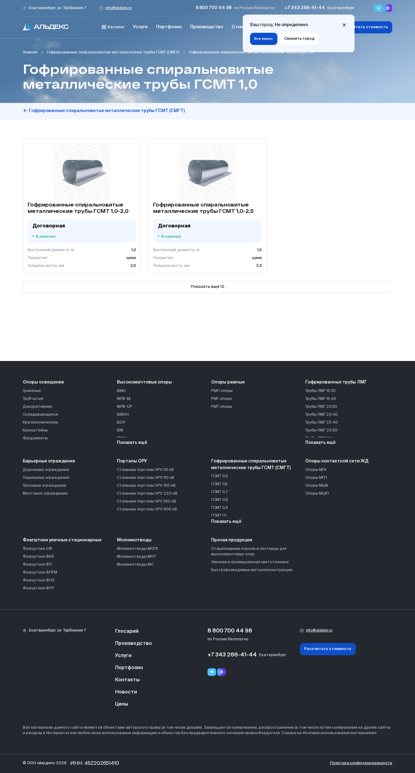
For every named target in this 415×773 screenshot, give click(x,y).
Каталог (116, 27)
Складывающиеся (40, 415)
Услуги (140, 27)
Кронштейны (35, 430)
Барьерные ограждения (49, 461)
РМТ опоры (221, 407)
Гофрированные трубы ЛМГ (336, 382)
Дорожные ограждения (46, 470)
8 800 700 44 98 (214, 8)
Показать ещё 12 (207, 287)
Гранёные (32, 391)
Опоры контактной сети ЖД (337, 461)
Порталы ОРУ (132, 461)
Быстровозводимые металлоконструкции (252, 570)
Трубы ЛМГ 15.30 (320, 391)
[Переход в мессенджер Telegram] (378, 8)
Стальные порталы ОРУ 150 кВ (146, 486)
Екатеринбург (341, 8)
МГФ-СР (124, 407)
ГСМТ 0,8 (219, 500)
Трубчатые (33, 399)
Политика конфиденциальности (361, 763)
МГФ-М (123, 399)
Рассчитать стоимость (364, 27)
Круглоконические (40, 422)
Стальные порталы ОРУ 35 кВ (145, 470)
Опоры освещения (43, 382)
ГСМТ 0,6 (219, 484)
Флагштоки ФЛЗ (38, 580)
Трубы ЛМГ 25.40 (321, 422)
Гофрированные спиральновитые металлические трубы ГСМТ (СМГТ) (113, 52)
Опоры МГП (316, 478)
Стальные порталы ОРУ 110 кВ (145, 478)
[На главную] (46, 27)
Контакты (127, 680)
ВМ (120, 430)
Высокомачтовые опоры (144, 382)
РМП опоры (222, 391)
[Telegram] (212, 672)
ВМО (121, 391)
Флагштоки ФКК (38, 557)
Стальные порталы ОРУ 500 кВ (147, 509)
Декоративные (37, 407)
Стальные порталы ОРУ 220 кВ (147, 493)
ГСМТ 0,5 (219, 476)
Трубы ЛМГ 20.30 (321, 407)
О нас (238, 27)
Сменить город (299, 39)
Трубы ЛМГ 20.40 (321, 415)
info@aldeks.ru (118, 8)
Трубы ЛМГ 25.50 (321, 430)
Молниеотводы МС (135, 565)
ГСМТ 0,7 (219, 492)
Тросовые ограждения (44, 486)
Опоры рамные (228, 382)
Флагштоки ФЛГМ (40, 572)
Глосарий (127, 631)
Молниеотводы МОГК (137, 549)
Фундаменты (35, 438)
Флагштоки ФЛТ (38, 588)
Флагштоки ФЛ (37, 565)
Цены (121, 704)
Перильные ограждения (46, 478)
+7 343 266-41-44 (305, 8)
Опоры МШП (317, 493)
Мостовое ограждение (45, 493)
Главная (30, 52)
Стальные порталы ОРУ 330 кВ (146, 501)
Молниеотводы (134, 540)
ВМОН (123, 415)
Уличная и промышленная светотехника (250, 562)
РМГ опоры (221, 399)
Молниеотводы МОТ (136, 557)
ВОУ (121, 422)
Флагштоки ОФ (37, 549)
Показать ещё (132, 443)
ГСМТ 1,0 (219, 516)
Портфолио (169, 27)
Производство (206, 27)
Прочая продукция (231, 540)
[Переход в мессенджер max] (388, 8)
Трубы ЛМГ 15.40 (320, 399)
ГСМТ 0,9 (219, 508)
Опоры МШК (316, 486)
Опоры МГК (316, 470)
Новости (126, 692)
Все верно (263, 39)
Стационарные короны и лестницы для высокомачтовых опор (248, 551)
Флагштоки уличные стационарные (62, 540)
